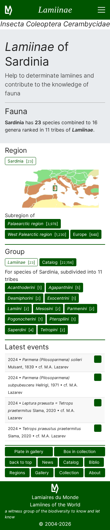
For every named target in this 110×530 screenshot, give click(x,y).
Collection (69, 472)
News (47, 462)
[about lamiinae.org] (12, 9)
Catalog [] (58, 262)
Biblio (94, 462)
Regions (17, 472)
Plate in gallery (28, 451)
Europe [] (86, 234)
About (95, 472)
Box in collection (80, 451)
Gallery (42, 472)
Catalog (71, 462)
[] (33, 223)
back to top (20, 462)
